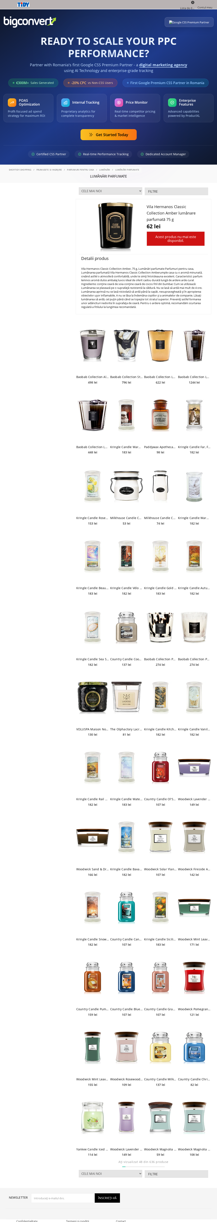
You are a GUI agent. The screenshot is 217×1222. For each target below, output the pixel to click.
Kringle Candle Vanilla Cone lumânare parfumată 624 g (194, 729)
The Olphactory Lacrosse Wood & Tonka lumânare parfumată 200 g (126, 729)
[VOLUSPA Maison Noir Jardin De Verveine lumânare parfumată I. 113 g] (92, 698)
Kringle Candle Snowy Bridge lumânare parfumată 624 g (92, 939)
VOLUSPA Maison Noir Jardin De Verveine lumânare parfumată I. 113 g (92, 729)
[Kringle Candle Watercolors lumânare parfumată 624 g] (126, 768)
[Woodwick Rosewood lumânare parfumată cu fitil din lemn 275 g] (126, 1048)
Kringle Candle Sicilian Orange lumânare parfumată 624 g (160, 939)
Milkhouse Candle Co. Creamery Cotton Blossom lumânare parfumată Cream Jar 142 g (126, 518)
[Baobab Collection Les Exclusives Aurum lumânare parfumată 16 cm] (160, 346)
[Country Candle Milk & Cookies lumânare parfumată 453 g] (160, 1048)
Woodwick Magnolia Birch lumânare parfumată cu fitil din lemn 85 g (160, 1149)
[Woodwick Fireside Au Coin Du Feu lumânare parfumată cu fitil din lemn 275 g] (194, 838)
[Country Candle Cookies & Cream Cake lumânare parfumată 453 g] (126, 628)
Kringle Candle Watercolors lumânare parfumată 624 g (126, 799)
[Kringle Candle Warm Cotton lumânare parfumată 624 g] (194, 487)
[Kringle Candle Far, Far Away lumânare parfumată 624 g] (194, 416)
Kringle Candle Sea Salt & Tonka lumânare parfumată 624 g (92, 659)
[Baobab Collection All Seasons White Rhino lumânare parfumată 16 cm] (92, 346)
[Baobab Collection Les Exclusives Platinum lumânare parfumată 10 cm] (92, 416)
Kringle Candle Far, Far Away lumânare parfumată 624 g (194, 447)
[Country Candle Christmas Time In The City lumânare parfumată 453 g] (194, 1048)
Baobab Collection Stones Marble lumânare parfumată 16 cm (126, 377)
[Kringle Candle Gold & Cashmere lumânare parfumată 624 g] (160, 557)
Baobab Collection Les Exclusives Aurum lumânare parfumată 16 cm (160, 377)
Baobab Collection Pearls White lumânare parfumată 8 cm (194, 659)
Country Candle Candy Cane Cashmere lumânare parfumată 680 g (126, 939)
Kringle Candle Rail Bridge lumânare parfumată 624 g (92, 799)
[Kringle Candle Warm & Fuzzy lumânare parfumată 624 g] (126, 416)
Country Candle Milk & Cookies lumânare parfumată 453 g (160, 1079)
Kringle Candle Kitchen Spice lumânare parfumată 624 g (160, 729)
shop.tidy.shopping (20, 169)
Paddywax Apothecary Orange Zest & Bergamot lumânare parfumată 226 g (160, 447)
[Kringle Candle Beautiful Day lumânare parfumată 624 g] (92, 557)
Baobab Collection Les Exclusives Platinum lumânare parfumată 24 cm (194, 377)
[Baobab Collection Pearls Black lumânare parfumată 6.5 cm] (160, 628)
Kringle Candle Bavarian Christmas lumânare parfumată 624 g (126, 869)
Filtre (153, 191)
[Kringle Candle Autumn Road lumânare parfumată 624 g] (194, 557)
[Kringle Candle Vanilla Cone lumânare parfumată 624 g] (194, 698)
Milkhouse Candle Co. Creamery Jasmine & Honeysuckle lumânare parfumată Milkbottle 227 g (160, 518)
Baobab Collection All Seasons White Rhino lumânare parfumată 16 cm (92, 377)
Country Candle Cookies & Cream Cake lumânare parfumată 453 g (126, 659)
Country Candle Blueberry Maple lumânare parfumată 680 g (126, 1009)
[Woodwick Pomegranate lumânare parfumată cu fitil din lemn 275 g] (194, 978)
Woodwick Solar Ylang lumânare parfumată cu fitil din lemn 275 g (160, 869)
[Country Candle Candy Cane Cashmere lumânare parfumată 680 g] (126, 908)
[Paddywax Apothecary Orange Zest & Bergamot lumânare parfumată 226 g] (160, 416)
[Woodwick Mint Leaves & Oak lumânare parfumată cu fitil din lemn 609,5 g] (92, 1048)
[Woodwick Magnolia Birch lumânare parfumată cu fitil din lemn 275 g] (194, 1118)
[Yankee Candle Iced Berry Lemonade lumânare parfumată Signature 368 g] (92, 1118)
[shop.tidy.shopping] (108, 4)
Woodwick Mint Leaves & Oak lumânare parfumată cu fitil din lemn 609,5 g (92, 1079)
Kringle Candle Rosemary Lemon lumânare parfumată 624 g (92, 518)
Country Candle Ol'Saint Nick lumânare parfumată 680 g (160, 799)
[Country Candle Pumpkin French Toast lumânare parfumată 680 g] (92, 978)
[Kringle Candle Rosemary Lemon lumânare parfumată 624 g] (92, 487)
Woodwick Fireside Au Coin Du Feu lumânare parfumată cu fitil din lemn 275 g (194, 869)
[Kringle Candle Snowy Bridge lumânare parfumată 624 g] (92, 908)
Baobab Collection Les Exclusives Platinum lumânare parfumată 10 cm (92, 447)
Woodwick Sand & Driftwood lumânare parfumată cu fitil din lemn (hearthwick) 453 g (92, 869)
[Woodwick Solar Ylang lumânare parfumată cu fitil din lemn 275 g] (160, 838)
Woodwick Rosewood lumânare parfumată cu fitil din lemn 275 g (126, 1079)
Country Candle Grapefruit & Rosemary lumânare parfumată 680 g (160, 1009)
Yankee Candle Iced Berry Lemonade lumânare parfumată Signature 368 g (92, 1149)
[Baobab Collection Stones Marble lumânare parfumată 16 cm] (126, 346)
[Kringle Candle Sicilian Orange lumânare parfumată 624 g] (160, 908)
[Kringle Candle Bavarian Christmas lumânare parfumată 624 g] (126, 838)
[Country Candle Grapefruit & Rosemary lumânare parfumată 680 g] (160, 978)
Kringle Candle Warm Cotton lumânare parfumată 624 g (194, 518)
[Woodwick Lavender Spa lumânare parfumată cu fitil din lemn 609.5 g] (126, 1118)
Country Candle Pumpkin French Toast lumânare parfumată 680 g (92, 1009)
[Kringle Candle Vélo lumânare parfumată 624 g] (126, 557)
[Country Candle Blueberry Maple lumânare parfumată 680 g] (126, 978)
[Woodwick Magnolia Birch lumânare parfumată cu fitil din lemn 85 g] (160, 1118)
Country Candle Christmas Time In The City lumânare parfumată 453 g (194, 1079)
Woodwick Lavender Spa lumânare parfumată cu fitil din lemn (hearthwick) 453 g (194, 799)
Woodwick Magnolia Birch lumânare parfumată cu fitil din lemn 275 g (194, 1149)
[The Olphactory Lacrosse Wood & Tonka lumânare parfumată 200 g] (126, 698)
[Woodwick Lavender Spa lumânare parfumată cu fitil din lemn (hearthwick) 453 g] (194, 768)
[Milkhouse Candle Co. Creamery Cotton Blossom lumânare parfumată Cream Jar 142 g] (126, 487)
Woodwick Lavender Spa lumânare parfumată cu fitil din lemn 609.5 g (126, 1149)
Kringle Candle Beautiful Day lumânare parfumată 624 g (92, 588)
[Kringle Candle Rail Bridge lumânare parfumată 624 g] (92, 768)
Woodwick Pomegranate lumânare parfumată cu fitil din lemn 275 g (194, 1009)
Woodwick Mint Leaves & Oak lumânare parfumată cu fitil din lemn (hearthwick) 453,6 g (194, 939)
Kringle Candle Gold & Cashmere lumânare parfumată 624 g (160, 588)
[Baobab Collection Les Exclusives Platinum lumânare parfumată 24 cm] (194, 346)
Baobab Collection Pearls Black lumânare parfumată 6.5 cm (160, 659)
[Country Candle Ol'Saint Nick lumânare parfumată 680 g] (160, 768)
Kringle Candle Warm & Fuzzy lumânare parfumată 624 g (126, 447)
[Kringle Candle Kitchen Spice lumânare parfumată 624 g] (160, 698)
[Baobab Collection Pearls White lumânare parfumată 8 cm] (194, 628)
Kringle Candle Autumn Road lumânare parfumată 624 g (194, 588)
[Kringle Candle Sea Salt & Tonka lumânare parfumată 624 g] (92, 628)
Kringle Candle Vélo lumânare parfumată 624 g (126, 588)
